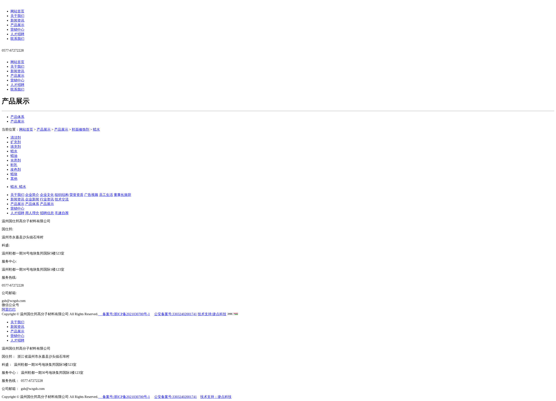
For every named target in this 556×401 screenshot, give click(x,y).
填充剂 (15, 146)
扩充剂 (15, 142)
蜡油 (13, 156)
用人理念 (32, 213)
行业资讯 (47, 199)
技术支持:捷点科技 (212, 314)
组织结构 (62, 195)
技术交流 (62, 199)
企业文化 (47, 195)
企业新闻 (32, 199)
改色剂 (15, 169)
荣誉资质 (76, 195)
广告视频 (91, 195)
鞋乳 (13, 165)
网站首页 (17, 11)
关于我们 (17, 16)
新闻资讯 (17, 20)
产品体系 (17, 117)
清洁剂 (15, 137)
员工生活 (106, 195)
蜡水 (96, 129)
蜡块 (13, 174)
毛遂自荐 (62, 213)
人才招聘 (17, 34)
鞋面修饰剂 (80, 129)
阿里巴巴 (9, 309)
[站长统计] (232, 314)
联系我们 (17, 38)
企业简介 (32, 195)
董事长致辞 (122, 195)
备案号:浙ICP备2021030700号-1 (124, 314)
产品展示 (17, 25)
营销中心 (17, 29)
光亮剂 (15, 160)
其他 (13, 178)
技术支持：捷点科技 (216, 397)
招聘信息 (47, 213)
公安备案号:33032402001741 (175, 314)
